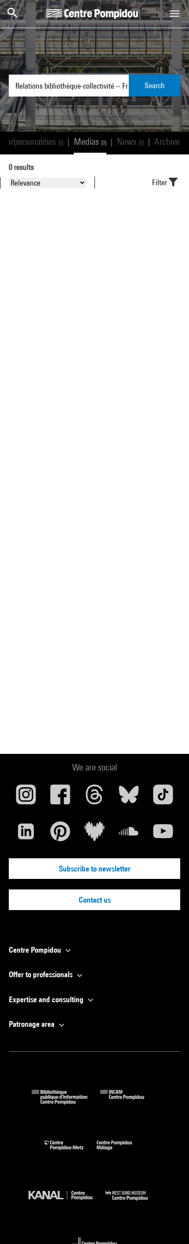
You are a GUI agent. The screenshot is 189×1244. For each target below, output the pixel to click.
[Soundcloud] (129, 834)
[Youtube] (163, 834)
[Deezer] (94, 834)
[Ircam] (128, 1101)
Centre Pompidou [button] (36, 949)
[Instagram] (26, 798)
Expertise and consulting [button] (47, 999)
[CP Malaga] (121, 1152)
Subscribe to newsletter (95, 868)
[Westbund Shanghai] (133, 1202)
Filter (160, 182)
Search (155, 85)
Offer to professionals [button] (41, 974)
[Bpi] (66, 1101)
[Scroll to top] (168, 1223)
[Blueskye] (129, 798)
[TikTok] (163, 798)
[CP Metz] (70, 1152)
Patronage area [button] (32, 1024)
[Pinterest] (60, 834)
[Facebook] (60, 798)
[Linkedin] (26, 834)
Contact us (95, 899)
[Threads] (94, 798)
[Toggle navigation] (174, 13)
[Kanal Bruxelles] (67, 1202)
